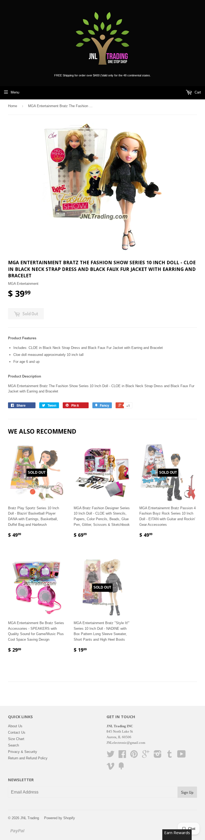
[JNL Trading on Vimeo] (111, 768)
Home (12, 106)
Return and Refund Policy (28, 758)
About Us (15, 726)
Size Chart (16, 739)
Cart (197, 92)
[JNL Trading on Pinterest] (134, 756)
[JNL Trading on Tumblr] (169, 756)
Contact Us (16, 732)
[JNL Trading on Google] (146, 756)
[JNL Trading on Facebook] (122, 756)
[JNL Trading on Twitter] (111, 756)
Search (13, 745)
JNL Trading (29, 818)
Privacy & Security (22, 752)
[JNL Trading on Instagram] (157, 756)
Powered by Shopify (59, 818)
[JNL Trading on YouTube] (181, 756)
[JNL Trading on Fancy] (121, 768)
